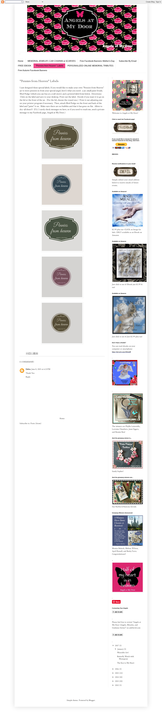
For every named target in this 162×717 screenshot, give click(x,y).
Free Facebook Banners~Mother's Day (97, 61)
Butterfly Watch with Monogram (125, 657)
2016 (117, 669)
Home (20, 61)
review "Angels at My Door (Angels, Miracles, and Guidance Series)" (126, 625)
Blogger (92, 700)
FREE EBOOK (24, 66)
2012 (117, 685)
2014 (117, 677)
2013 (117, 681)
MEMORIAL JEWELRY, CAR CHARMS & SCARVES (52, 61)
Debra (28, 369)
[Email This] (27, 353)
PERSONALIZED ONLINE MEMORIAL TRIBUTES (90, 66)
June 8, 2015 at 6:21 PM (40, 369)
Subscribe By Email (128, 61)
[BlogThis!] (29, 353)
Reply (28, 377)
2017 (117, 645)
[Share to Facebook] (34, 353)
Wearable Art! (123, 652)
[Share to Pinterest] (37, 353)
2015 (117, 673)
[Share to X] (32, 353)
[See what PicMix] (124, 384)
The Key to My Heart (125, 663)
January (120, 649)
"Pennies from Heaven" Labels (49, 66)
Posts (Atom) (36, 423)
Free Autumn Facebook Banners (32, 70)
